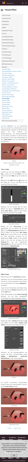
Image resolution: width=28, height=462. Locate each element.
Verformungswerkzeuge (8, 46)
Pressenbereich (21, 437)
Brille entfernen (6, 114)
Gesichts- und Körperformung (10, 83)
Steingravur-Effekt (7, 77)
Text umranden (6, 102)
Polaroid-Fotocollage (8, 94)
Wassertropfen (6, 100)
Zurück (9, 428)
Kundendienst (12, 437)
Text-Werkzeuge (6, 55)
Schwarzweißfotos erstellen (9, 87)
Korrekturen (5, 24)
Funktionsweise (6, 18)
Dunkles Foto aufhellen (8, 81)
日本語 (17, 458)
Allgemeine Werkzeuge (8, 61)
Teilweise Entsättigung (8, 75)
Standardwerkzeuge (7, 40)
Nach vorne (17, 428)
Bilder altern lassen (7, 106)
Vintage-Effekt (6, 104)
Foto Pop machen (7, 73)
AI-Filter (4, 33)
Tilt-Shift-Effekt (6, 69)
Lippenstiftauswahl (7, 116)
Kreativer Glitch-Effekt (8, 79)
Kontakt (20, 439)
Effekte (4, 27)
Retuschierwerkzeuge (8, 43)
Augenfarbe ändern (7, 112)
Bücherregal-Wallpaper (8, 96)
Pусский (24, 458)
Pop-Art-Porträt (6, 93)
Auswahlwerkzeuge (7, 36)
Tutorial (11, 439)
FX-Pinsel (4, 49)
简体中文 (10, 458)
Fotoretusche (5, 118)
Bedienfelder (5, 21)
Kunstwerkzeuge (6, 52)
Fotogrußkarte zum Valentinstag (11, 91)
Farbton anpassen (7, 110)
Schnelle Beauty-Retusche (9, 89)
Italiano (3, 458)
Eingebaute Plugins (7, 30)
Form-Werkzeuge (6, 58)
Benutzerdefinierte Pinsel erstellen (11, 71)
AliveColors (4, 126)
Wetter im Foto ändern (8, 85)
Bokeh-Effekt (5, 108)
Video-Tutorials (6, 15)
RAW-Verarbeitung (7, 64)
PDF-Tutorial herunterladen (9, 121)
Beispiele (4, 67)
